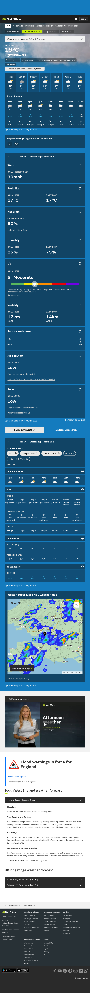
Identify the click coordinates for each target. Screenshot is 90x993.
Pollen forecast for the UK (19, 413)
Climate (27, 925)
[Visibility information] (79, 305)
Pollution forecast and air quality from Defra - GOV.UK (31, 379)
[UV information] (79, 263)
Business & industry (70, 922)
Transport (66, 919)
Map (51, 31)
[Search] (81, 39)
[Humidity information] (79, 240)
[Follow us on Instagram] (75, 970)
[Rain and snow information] (82, 567)
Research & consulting (71, 927)
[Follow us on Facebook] (65, 970)
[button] (45, 634)
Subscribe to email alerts (31, 962)
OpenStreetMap (77, 673)
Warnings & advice (31, 919)
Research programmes (52, 912)
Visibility (24, 459)
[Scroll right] (82, 96)
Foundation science (51, 927)
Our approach (49, 916)
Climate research (50, 922)
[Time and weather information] (82, 471)
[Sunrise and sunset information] (79, 331)
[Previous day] (9, 156)
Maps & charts (29, 922)
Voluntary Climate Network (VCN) (8, 938)
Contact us (28, 958)
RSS (45, 955)
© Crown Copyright (81, 978)
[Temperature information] (82, 538)
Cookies (46, 946)
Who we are (28, 943)
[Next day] (15, 156)
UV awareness (14, 295)
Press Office (28, 949)
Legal (46, 949)
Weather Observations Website (10, 931)
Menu (83, 19)
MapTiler (67, 673)
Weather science (50, 919)
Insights (66, 930)
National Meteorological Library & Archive (10, 923)
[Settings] (75, 19)
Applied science (49, 925)
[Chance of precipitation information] (79, 212)
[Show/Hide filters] (82, 448)
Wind (10, 453)
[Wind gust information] (79, 165)
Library (46, 930)
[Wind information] (82, 489)
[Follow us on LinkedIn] (81, 970)
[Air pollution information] (79, 356)
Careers (27, 952)
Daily (13, 31)
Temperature (27, 453)
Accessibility (48, 943)
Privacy (46, 952)
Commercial (28, 946)
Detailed (32, 31)
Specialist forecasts (31, 927)
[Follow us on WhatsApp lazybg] (86, 970)
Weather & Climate (31, 912)
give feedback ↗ (58, 26)
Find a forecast (29, 916)
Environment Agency (17, 776)
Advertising (67, 933)
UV (12, 459)
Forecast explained (75, 419)
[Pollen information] (79, 389)
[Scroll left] (76, 96)
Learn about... (29, 930)
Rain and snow (48, 453)
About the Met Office (32, 939)
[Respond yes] (10, 144)
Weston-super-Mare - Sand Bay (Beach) (24, 69)
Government (67, 916)
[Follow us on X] (54, 970)
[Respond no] (16, 144)
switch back (73, 26)
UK (67, 31)
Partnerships (29, 955)
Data (65, 925)
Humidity (69, 453)
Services (66, 912)
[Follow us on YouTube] (60, 970)
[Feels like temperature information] (79, 188)
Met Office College (9, 916)
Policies (46, 939)
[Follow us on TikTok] (70, 970)
